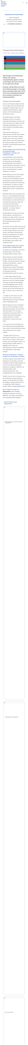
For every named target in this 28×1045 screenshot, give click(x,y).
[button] (5, 57)
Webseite (5, 395)
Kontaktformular (9, 397)
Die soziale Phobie (9, 1012)
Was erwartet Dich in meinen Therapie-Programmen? (13, 422)
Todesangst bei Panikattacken (11, 717)
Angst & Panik (15, 53)
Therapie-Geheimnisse (18, 386)
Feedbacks (9, 389)
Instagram (17, 397)
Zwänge (21, 53)
